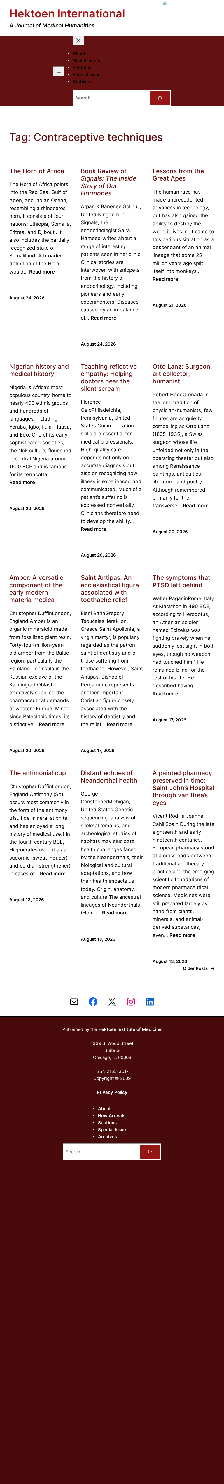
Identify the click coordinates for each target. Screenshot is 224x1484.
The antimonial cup (37, 773)
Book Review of (108, 182)
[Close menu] (78, 40)
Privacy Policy (112, 1092)
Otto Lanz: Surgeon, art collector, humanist (182, 374)
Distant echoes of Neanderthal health (109, 776)
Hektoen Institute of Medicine (130, 1029)
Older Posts (199, 968)
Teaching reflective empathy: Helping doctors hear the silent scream (109, 377)
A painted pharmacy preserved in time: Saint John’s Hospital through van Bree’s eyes (183, 787)
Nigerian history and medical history (39, 370)
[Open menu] (58, 71)
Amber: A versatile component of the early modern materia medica (36, 588)
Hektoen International (67, 13)
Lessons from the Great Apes (178, 174)
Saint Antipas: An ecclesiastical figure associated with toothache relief (110, 588)
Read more (42, 272)
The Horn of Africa (36, 171)
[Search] (160, 98)
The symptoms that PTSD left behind (181, 581)
